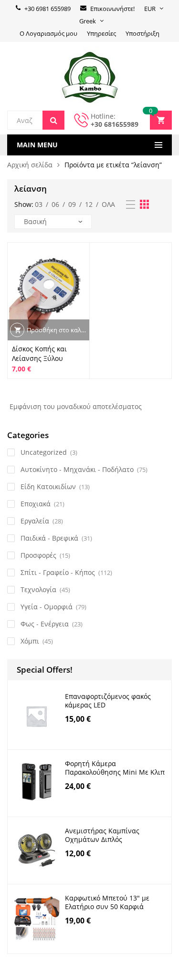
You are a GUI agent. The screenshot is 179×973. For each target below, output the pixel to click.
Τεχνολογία (38, 589)
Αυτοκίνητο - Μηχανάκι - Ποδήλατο (77, 469)
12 (89, 204)
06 (55, 204)
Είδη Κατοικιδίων (48, 486)
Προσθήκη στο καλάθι (58, 330)
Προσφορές (38, 555)
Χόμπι (30, 640)
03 (38, 204)
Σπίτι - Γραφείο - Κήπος (58, 572)
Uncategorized (44, 452)
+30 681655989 (114, 124)
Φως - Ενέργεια (45, 623)
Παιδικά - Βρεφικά (49, 538)
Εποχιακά (36, 503)
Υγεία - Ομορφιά (47, 606)
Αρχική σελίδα (30, 164)
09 (72, 204)
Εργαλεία (35, 520)
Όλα (108, 204)
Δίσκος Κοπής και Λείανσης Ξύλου (39, 353)
